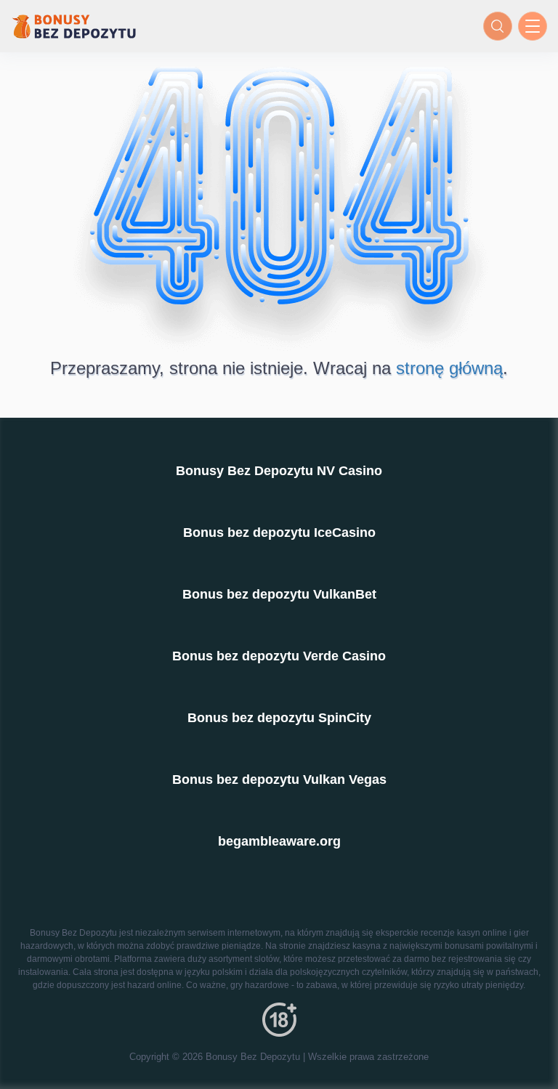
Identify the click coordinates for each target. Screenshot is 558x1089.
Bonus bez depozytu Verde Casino (279, 656)
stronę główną (449, 368)
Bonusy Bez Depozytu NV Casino (279, 470)
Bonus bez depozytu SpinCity (279, 718)
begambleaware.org (279, 841)
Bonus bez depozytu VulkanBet (279, 594)
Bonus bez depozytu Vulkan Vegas (279, 779)
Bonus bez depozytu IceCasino (279, 532)
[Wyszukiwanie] (497, 26)
